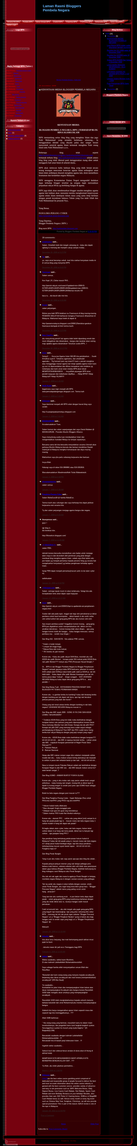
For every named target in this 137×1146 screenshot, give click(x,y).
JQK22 (44, 1079)
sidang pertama (14, 139)
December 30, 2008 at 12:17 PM (54, 348)
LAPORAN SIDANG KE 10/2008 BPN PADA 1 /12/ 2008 (118, 74)
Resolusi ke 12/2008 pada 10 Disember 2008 (118, 56)
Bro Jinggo (15, 94)
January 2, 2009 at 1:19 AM (53, 381)
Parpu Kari (18, 81)
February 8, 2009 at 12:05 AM (53, 952)
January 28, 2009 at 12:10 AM (53, 932)
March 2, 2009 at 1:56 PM (52, 1071)
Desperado (19, 89)
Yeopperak (18, 78)
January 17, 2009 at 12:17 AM (53, 598)
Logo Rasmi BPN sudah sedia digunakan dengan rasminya (119, 46)
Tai (43, 257)
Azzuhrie (22, 91)
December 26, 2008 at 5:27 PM (54, 252)
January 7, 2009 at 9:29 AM (53, 515)
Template (64, 1141)
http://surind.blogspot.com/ (50, 155)
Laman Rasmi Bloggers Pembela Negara (62, 8)
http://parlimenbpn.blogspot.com (65, 228)
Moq (74, 1141)
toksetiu (45, 936)
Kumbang (18, 100)
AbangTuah (17, 75)
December (111, 36)
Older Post (94, 1124)
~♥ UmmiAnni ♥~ (49, 545)
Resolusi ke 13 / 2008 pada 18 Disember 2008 (118, 51)
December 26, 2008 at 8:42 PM (54, 267)
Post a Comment (47, 1116)
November (111, 89)
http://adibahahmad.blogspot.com (72, 158)
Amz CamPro (47, 335)
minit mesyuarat (14, 130)
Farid (18, 86)
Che (71, 1141)
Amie (44, 353)
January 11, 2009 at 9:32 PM (53, 583)
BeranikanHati (20, 107)
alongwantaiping (49, 482)
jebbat (44, 956)
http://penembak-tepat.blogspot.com (54, 216)
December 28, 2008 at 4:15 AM (54, 300)
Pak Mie (18, 110)
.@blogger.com (48, 588)
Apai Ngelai (19, 113)
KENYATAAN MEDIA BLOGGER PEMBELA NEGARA (68, 89)
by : (68, 1141)
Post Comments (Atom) (58, 1129)
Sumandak (18, 115)
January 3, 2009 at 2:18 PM (53, 477)
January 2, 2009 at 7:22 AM (53, 396)
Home (63, 1124)
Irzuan (44, 305)
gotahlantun (47, 242)
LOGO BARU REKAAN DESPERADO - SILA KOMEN (116, 67)
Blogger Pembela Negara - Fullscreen (68, 80)
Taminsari (46, 272)
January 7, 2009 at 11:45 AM (53, 540)
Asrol (44, 603)
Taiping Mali (17, 105)
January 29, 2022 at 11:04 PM (53, 1111)
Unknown (46, 401)
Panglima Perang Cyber (23, 70)
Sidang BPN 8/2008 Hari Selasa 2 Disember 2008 (119, 61)
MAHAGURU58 (48, 421)
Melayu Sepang (21, 97)
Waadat (16, 73)
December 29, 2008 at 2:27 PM (54, 331)
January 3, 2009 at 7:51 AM (53, 416)
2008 (107, 34)
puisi (10, 133)
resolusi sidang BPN (16, 136)
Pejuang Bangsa (21, 102)
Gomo (17, 83)
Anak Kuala (47, 386)
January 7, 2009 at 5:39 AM (53, 490)
